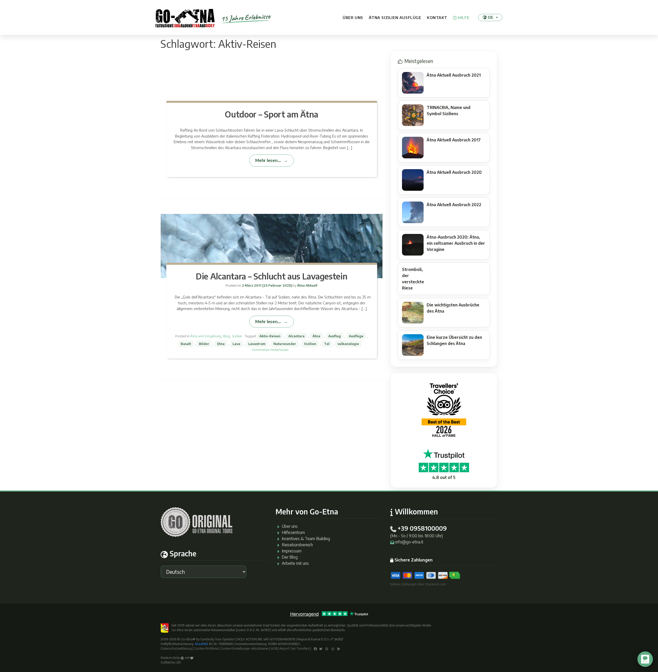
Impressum (291, 550)
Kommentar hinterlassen (270, 350)
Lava (236, 344)
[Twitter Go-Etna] (320, 648)
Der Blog (290, 557)
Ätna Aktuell (306, 285)
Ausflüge (356, 336)
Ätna (316, 336)
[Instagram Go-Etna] (326, 648)
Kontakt (437, 17)
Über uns (353, 17)
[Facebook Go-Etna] (315, 648)
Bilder (204, 344)
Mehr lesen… (268, 160)
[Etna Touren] (185, 17)
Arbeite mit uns (295, 563)
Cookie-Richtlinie (206, 648)
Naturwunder (284, 344)
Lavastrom (257, 344)
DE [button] (490, 17)
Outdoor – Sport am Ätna (271, 114)
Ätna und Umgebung (205, 336)
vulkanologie (348, 344)
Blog (226, 336)
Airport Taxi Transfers (294, 648)
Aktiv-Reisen (269, 336)
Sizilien (237, 336)
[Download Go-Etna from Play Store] (338, 648)
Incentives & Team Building (306, 538)
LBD (178, 662)
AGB (274, 648)
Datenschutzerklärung (176, 648)
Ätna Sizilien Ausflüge (395, 17)
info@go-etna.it (409, 541)
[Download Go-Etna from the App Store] (332, 648)
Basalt (186, 344)
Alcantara (296, 336)
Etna (221, 344)
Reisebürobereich (297, 544)
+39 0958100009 (422, 528)
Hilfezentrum (293, 532)
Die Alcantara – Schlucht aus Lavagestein (271, 276)
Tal (327, 344)
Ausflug (334, 336)
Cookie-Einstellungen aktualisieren (244, 648)
